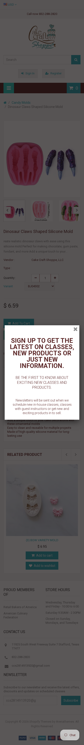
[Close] (75, 329)
